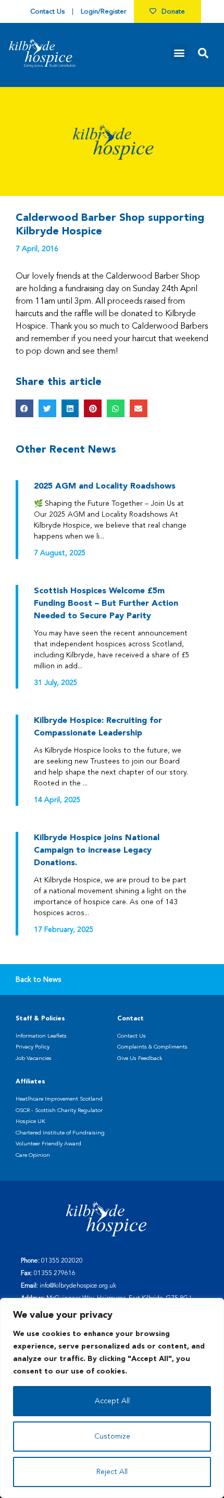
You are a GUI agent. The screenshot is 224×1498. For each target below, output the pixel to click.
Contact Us (47, 11)
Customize (112, 1436)
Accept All (112, 1401)
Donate (173, 11)
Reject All (112, 1472)
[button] (179, 52)
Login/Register (103, 11)
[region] (112, 1398)
